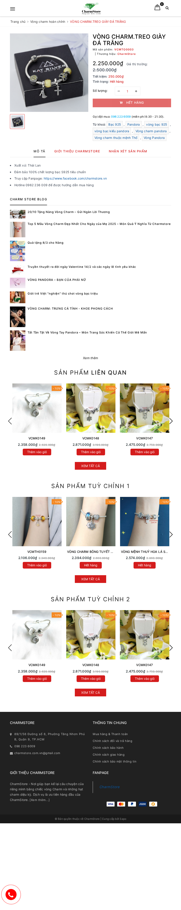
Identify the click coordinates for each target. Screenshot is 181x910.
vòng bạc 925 (156, 124)
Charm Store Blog (28, 199)
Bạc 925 (114, 124)
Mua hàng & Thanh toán (110, 734)
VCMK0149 (36, 438)
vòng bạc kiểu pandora (111, 131)
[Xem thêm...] (40, 800)
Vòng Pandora (154, 138)
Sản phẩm (90, 372)
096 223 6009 (121, 116)
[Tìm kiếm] (167, 9)
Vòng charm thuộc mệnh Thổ (115, 138)
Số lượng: (100, 90)
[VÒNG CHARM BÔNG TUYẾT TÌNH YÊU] (91, 521)
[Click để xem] (49, 72)
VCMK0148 (90, 438)
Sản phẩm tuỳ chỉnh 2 (90, 599)
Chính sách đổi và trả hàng (112, 741)
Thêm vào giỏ (37, 452)
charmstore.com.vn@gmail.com (37, 753)
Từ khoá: (100, 124)
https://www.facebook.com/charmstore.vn (75, 178)
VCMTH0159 (36, 552)
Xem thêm (90, 358)
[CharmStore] (91, 8)
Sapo (123, 818)
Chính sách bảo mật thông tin (114, 761)
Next (171, 421)
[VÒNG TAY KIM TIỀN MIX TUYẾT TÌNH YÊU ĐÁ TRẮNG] (91, 408)
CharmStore (110, 787)
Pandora (133, 124)
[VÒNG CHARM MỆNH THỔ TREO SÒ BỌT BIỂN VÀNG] (37, 521)
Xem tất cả (90, 466)
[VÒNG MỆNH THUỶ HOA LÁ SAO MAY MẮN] (144, 521)
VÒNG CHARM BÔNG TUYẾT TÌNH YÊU (96, 552)
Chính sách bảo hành (108, 747)
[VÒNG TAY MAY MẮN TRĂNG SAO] (37, 408)
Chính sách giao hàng (108, 754)
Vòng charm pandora (151, 131)
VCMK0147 (144, 438)
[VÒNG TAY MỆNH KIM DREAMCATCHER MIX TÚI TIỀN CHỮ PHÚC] (144, 408)
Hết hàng (90, 565)
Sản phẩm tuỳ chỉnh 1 (90, 486)
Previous (10, 421)
